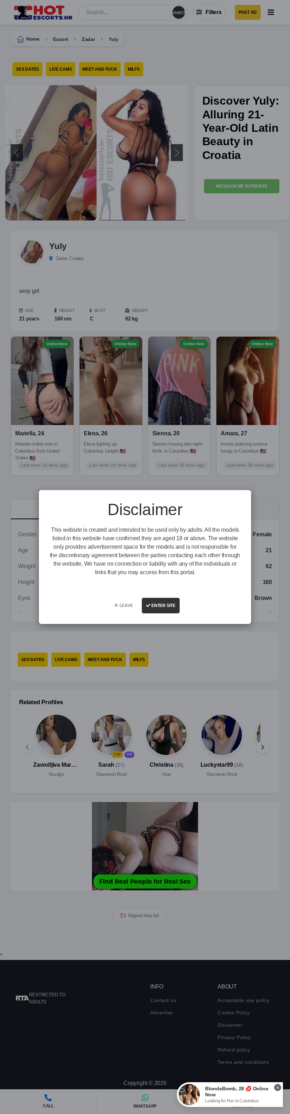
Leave (125, 605)
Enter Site (162, 605)
